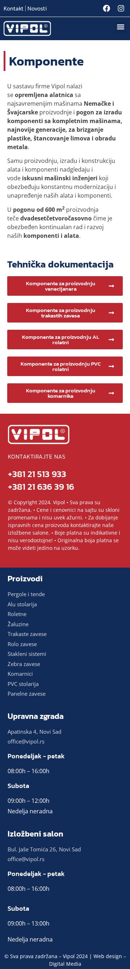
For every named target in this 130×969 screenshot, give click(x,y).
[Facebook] (106, 8)
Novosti (37, 8)
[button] (120, 27)
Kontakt (13, 8)
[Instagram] (121, 8)
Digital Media (65, 963)
